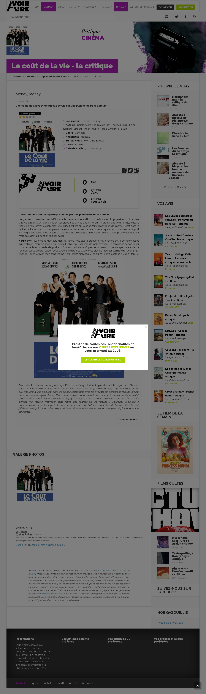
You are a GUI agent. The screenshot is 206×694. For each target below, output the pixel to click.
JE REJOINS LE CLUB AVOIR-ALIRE (103, 360)
